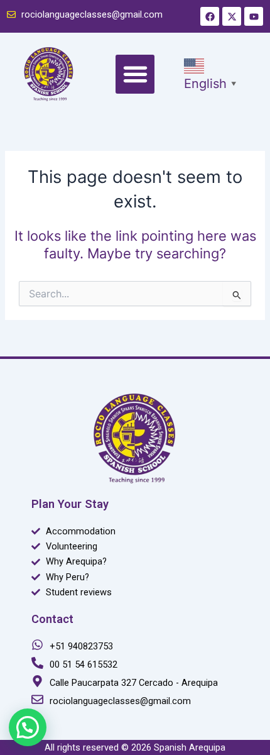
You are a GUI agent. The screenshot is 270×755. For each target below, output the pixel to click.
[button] (135, 74)
